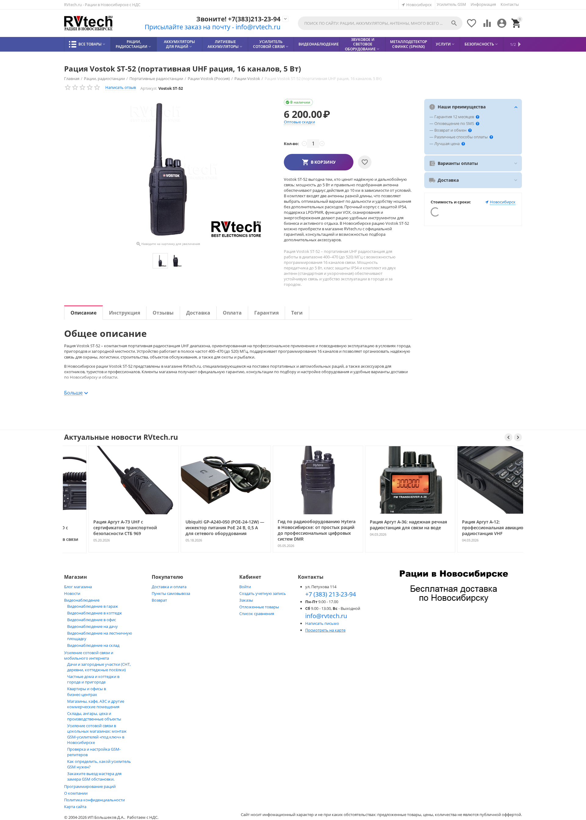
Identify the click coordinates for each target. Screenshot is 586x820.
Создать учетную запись (262, 593)
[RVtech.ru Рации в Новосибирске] (88, 23)
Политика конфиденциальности (94, 800)
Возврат (159, 600)
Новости (72, 593)
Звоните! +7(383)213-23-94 (238, 19)
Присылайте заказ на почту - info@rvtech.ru (212, 27)
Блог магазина (78, 586)
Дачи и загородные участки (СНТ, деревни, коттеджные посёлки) (99, 666)
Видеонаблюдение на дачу (92, 626)
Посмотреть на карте (325, 630)
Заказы (246, 600)
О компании (76, 793)
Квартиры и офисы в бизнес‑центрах (86, 691)
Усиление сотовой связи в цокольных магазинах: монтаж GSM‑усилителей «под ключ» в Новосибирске (97, 734)
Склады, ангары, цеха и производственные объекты (94, 716)
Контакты (510, 4)
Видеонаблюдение (81, 600)
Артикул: (148, 88)
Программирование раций (90, 786)
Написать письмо (322, 623)
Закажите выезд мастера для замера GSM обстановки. (94, 776)
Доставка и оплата (169, 586)
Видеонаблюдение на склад (93, 645)
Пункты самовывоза (171, 593)
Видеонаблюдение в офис (91, 619)
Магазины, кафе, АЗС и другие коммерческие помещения (95, 703)
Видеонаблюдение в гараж (92, 606)
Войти (245, 586)
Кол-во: (291, 143)
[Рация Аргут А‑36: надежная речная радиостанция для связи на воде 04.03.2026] (385, 552)
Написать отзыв (120, 87)
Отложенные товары (259, 607)
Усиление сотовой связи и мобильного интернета (88, 655)
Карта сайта (75, 806)
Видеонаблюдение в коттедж (94, 613)
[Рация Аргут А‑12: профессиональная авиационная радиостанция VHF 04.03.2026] (478, 552)
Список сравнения (256, 613)
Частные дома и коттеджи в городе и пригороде (93, 679)
